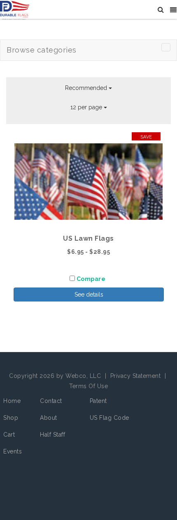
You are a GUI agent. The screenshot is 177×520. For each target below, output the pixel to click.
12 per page (87, 107)
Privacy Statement (135, 376)
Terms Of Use (88, 386)
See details (89, 294)
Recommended (87, 88)
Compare (91, 279)
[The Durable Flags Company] (14, 10)
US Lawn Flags (88, 238)
